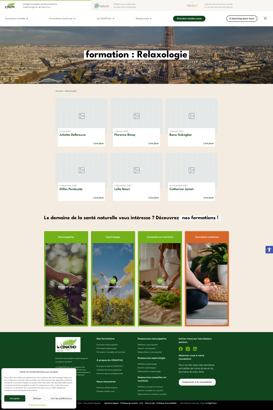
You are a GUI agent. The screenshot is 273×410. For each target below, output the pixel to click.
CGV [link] (141, 403)
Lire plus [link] (98, 143)
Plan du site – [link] (151, 403)
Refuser (37, 398)
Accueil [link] (59, 91)
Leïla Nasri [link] (122, 189)
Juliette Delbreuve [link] (72, 134)
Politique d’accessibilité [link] (166, 403)
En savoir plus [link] (66, 286)
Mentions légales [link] (111, 403)
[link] (269, 249)
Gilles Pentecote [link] (71, 189)
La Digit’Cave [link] (211, 403)
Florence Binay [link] (125, 134)
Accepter (15, 398)
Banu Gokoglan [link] (180, 134)
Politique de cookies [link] (37, 405)
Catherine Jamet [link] (181, 189)
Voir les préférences (61, 398)
